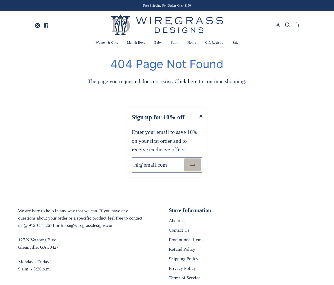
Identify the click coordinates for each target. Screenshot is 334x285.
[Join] (192, 164)
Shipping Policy (183, 258)
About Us (177, 220)
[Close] (201, 115)
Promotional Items (186, 239)
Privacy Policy (182, 268)
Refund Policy (182, 249)
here (192, 81)
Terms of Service (184, 277)
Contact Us (179, 230)
